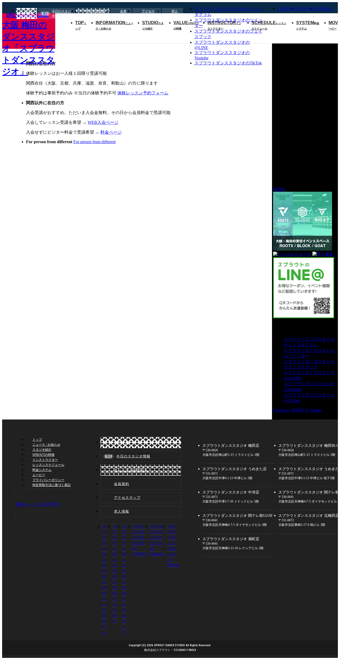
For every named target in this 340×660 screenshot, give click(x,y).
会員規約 (123, 13)
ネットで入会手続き (95, 13)
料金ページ (111, 132)
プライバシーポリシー (48, 480)
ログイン (29, 13)
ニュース (46, 445)
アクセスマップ (148, 13)
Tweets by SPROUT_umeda (297, 410)
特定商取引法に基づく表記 (51, 485)
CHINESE (305, 8)
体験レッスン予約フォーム (142, 93)
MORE (279, 189)
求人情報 (174, 13)
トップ (37, 440)
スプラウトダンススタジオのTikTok (228, 63)
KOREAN (323, 8)
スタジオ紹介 (42, 450)
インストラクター (45, 460)
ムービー (38, 475)
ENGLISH (286, 8)
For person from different (94, 141)
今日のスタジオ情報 (56, 13)
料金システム (42, 470)
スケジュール (48, 465)
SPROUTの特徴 (43, 455)
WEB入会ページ (103, 122)
